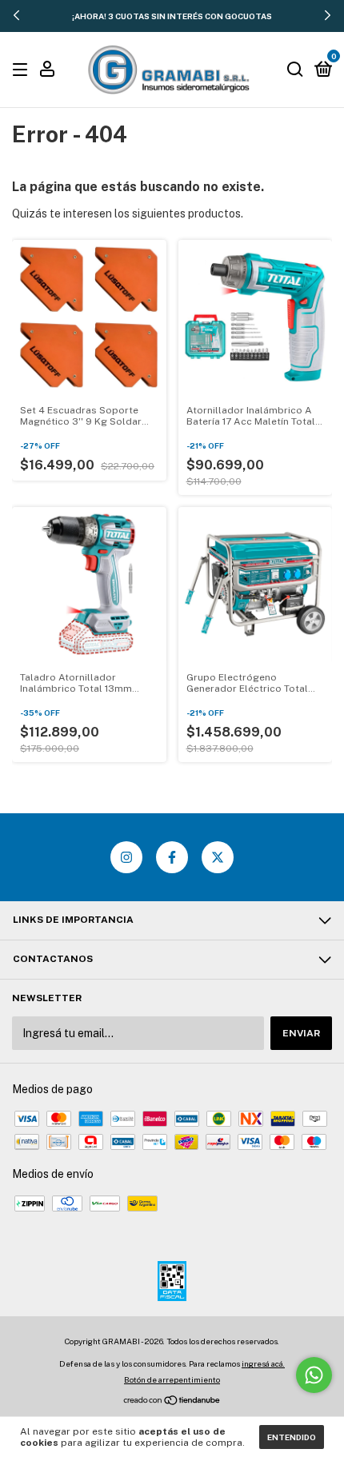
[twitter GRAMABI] (218, 857)
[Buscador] (295, 70)
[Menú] (23, 70)
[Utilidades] (47, 71)
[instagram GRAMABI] (126, 857)
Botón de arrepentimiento (172, 1379)
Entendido (291, 1437)
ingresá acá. (263, 1363)
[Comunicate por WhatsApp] (314, 1375)
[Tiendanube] (172, 1401)
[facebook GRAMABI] (172, 857)
